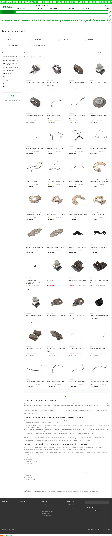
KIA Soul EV (44, 520)
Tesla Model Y (45, 509)
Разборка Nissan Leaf (46, 515)
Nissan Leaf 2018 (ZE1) (46, 513)
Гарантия (69, 506)
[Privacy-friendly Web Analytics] (2, 535)
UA (109, 5)
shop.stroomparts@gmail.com (93, 510)
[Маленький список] (99, 53)
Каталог (44, 501)
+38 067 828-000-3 (41, 5)
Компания (23, 501)
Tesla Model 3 (45, 506)
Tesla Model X (45, 507)
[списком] (107, 53)
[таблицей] (110, 53)
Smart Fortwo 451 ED (46, 517)
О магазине (70, 501)
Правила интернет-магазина (73, 507)
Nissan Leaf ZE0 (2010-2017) (47, 511)
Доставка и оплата (71, 504)
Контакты (5, 501)
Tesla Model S (45, 504)
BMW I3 (43, 518)
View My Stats (8, 535)
